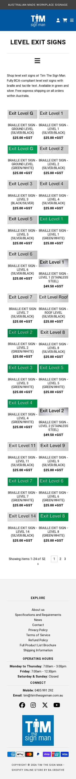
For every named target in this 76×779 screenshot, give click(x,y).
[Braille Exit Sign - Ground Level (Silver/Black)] (22, 115)
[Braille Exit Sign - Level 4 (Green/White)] (22, 404)
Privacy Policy (38, 630)
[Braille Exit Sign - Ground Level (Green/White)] (22, 150)
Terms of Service (38, 635)
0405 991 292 (44, 690)
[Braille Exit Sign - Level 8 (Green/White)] (53, 518)
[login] (58, 20)
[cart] (65, 20)
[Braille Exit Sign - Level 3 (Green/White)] (22, 369)
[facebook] (22, 706)
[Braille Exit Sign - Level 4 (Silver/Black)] (53, 185)
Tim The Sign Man (50, 765)
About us (38, 610)
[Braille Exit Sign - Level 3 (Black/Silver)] (22, 185)
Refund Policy (38, 640)
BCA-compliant (24, 80)
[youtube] (56, 706)
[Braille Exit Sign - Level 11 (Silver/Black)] (22, 447)
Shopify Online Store (27, 770)
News (38, 620)
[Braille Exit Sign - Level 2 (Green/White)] (22, 334)
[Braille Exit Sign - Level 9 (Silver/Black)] (53, 447)
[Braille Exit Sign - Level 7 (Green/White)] (22, 482)
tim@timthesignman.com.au (43, 695)
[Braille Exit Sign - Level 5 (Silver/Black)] (22, 221)
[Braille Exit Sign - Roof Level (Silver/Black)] (53, 299)
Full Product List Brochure (38, 645)
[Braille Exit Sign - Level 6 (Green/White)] (53, 482)
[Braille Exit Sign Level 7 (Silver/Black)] (22, 299)
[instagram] (33, 706)
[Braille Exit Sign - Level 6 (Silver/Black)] (22, 256)
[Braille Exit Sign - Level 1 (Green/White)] (53, 221)
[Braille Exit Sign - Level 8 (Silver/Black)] (53, 334)
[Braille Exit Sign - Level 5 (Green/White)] (53, 369)
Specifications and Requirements (38, 615)
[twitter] (45, 706)
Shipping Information (38, 650)
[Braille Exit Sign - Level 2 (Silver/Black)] (53, 150)
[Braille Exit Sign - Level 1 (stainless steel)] (53, 260)
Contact (38, 625)
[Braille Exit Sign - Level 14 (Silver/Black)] (22, 518)
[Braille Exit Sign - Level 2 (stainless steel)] (53, 408)
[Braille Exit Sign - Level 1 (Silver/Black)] (53, 115)
